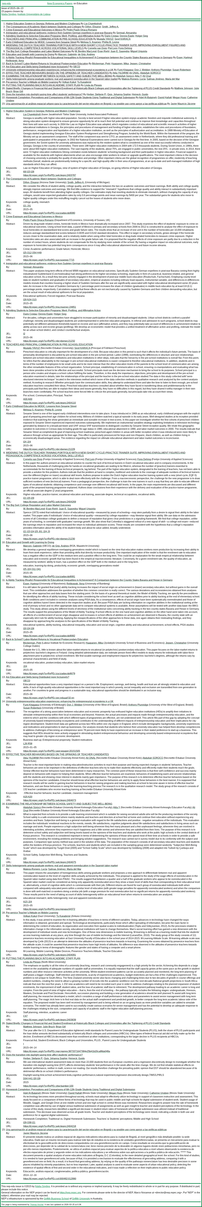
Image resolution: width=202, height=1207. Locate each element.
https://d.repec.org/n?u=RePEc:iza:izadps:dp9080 (49, 213)
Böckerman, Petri (101, 63)
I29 (24, 858)
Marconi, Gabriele (67, 54)
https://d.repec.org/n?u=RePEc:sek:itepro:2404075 (49, 862)
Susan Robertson (181, 70)
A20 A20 (27, 796)
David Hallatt (165, 97)
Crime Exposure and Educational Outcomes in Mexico (34, 30)
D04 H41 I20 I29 (31, 1078)
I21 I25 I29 (28, 498)
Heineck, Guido (140, 94)
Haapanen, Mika (120, 63)
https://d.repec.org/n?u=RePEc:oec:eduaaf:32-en (48, 698)
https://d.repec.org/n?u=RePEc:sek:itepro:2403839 (49, 1019)
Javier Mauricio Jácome (183, 103)
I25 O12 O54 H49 (32, 252)
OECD (76, 66)
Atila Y (138, 76)
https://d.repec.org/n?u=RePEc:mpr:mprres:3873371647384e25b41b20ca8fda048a (66, 1051)
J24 (25, 666)
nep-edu (6, 3)
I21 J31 (27, 205)
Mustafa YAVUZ (105, 39)
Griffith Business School (56, 1198)
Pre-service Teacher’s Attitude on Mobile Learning (32, 82)
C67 (25, 1016)
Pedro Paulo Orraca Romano (82, 30)
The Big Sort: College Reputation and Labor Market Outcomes (38, 51)
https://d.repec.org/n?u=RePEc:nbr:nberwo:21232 (49, 341)
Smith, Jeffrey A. (110, 26)
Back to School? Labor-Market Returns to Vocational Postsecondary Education (47, 63)
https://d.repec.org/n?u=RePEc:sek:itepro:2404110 (49, 403)
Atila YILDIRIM (120, 73)
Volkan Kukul (69, 82)
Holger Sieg (141, 36)
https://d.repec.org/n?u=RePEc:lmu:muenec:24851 (49, 307)
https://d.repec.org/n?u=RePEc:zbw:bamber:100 (48, 1086)
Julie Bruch (49, 1026)
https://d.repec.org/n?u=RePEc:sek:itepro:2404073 (49, 800)
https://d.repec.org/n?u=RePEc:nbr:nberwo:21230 (49, 539)
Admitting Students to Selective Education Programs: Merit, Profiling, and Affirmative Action (53, 36)
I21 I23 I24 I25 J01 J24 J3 (36, 531)
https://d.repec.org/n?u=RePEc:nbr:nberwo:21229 (49, 449)
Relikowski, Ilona (15, 60)
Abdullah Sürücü (125, 76)
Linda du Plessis (93, 85)
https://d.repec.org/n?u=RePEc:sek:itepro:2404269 (49, 502)
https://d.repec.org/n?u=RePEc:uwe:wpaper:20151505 (51, 751)
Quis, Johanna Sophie (119, 94)
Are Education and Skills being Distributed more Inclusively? (37, 66)
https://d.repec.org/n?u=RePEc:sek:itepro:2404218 (49, 1126)
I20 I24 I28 (28, 628)
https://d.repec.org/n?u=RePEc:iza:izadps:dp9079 (49, 673)
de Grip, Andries (86, 54)
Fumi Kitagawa (125, 70)
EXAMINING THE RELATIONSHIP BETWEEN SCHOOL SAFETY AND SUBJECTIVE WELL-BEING (59, 76)
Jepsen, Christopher (140, 63)
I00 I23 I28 (28, 171)
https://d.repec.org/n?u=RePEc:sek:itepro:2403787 (49, 175)
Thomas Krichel (36, 1204)
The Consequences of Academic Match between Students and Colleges (43, 26)
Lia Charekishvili (93, 23)
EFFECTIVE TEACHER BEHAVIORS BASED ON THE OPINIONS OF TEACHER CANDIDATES (57, 73)
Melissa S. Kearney (90, 42)
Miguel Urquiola (138, 51)
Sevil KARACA (123, 39)
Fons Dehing (125, 48)
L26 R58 (27, 743)
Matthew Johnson (183, 88)
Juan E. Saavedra (119, 51)
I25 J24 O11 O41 (32, 569)
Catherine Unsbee (159, 1093)
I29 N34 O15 (30, 299)
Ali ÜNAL (134, 73)
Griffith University (81, 1198)
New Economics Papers (59, 3)
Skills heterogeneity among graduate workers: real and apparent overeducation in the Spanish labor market (62, 79)
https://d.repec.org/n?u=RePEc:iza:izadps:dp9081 (49, 576)
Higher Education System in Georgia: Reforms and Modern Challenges (43, 23)
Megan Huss (179, 97)
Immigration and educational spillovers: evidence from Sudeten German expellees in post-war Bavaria (59, 33)
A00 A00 (27, 399)
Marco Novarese (142, 1192)
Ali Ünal (147, 76)
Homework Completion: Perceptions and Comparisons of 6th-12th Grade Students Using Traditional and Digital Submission (70, 97)
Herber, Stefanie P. (96, 94)
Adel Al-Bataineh (148, 97)
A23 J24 (27, 901)
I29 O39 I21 (29, 1122)
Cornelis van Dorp (97, 48)
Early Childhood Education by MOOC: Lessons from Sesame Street (41, 42)
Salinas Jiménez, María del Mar (163, 79)
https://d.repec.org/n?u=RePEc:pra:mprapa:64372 (49, 909)
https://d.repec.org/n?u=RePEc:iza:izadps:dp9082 (49, 636)
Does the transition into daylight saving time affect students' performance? (44, 94)
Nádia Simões (8, 14)
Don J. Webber (142, 70)
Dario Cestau (112, 36)
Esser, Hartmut (184, 57)
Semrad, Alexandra (126, 33)
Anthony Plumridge (161, 70)
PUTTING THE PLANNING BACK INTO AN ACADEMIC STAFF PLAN (43, 85)
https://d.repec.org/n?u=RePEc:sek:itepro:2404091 (49, 955)
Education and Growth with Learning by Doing (30, 54)
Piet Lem (112, 48)
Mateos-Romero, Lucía (134, 79)
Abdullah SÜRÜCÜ (150, 73)
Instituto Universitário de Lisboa (33, 14)
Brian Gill (18, 91)
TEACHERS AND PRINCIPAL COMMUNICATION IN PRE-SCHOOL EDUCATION (49, 39)
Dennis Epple (127, 36)
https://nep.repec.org (70, 1192)
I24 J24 (27, 442)
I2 (24, 333)
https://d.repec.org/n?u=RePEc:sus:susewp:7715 (48, 260)
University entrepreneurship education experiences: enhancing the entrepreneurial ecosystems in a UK (59, 70)
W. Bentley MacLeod (85, 51)
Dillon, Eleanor (93, 26)
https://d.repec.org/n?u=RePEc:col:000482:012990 (49, 1178)
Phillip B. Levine (110, 42)
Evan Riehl (103, 51)
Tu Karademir (84, 82)
